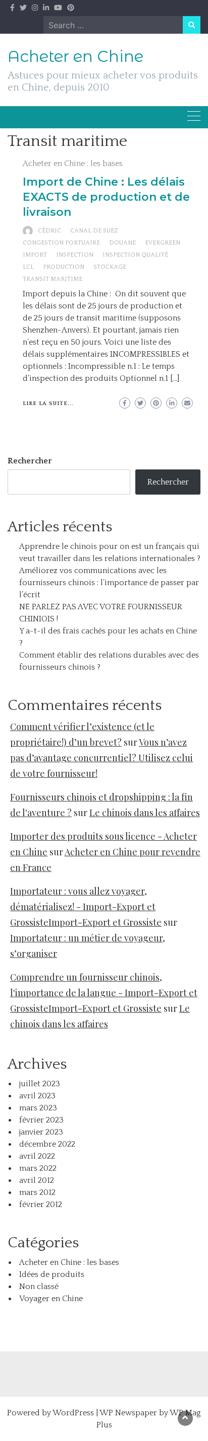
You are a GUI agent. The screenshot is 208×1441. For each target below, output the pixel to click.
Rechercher (30, 460)
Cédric (49, 230)
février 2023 (41, 1120)
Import (35, 255)
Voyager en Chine (51, 1298)
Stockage (109, 267)
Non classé (39, 1286)
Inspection (74, 255)
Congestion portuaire (61, 242)
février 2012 (40, 1204)
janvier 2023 (41, 1132)
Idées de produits (51, 1274)
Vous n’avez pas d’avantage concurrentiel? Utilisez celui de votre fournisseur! (101, 757)
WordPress (73, 1412)
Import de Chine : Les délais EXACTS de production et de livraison (106, 197)
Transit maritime (52, 279)
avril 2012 (36, 1180)
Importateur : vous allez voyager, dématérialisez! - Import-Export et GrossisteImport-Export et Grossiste (86, 906)
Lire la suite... (48, 404)
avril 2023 (37, 1095)
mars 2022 (38, 1168)
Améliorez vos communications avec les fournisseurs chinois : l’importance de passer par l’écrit (109, 582)
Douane (122, 242)
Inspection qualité (135, 255)
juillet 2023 (39, 1083)
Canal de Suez (94, 230)
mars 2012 (37, 1192)
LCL (28, 267)
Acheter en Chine (75, 56)
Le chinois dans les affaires (144, 813)
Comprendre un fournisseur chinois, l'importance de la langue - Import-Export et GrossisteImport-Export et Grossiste (103, 992)
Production (63, 267)
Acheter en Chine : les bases (73, 163)
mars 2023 (38, 1107)
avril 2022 (37, 1156)
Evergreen (162, 242)
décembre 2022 (47, 1144)
